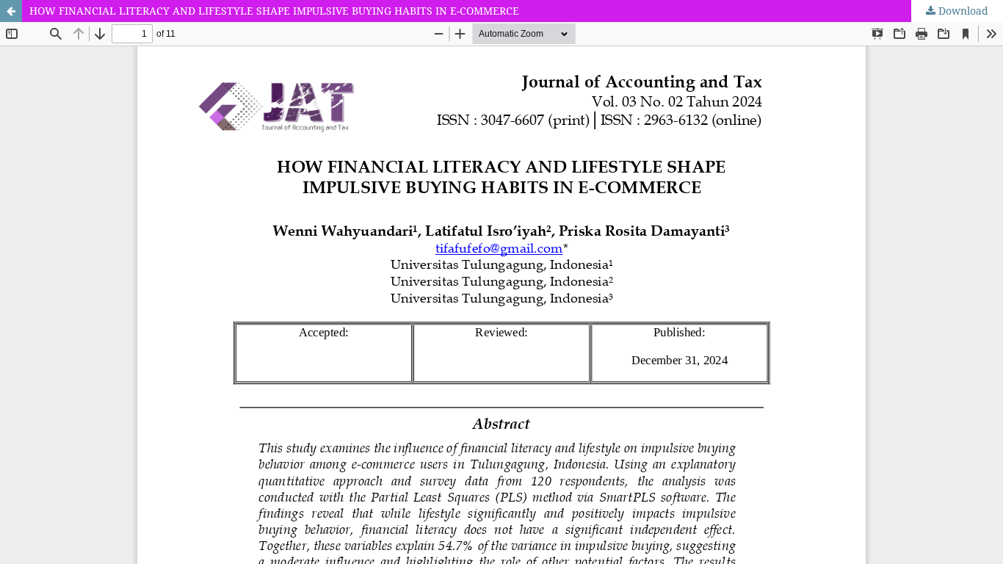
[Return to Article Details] (11, 11)
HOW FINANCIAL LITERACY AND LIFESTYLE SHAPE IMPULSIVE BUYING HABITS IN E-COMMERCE (274, 11)
